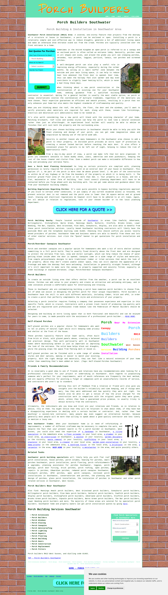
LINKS (113, 16)
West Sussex (68, 481)
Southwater (93, 220)
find (36, 491)
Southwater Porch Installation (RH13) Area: (50, 35)
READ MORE (130, 316)
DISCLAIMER (135, 16)
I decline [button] (101, 588)
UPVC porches (57, 473)
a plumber (109, 434)
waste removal (55, 440)
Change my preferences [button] (115, 588)
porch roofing (85, 468)
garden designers (113, 437)
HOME (107, 16)
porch (89, 132)
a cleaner (65, 442)
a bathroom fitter (77, 445)
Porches (40, 282)
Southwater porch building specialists (48, 457)
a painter (79, 437)
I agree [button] (92, 588)
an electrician (48, 437)
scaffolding (90, 440)
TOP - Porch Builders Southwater (44, 558)
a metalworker (89, 447)
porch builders (50, 501)
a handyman (88, 432)
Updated (51, 576)
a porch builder (91, 429)
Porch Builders (38, 576)
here (125, 504)
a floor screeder (72, 434)
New (46, 576)
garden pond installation (106, 442)
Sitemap (29, 576)
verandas (61, 58)
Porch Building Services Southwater (54, 509)
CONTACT (126, 16)
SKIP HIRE (57, 447)
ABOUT (119, 16)
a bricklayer (116, 445)
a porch (78, 37)
